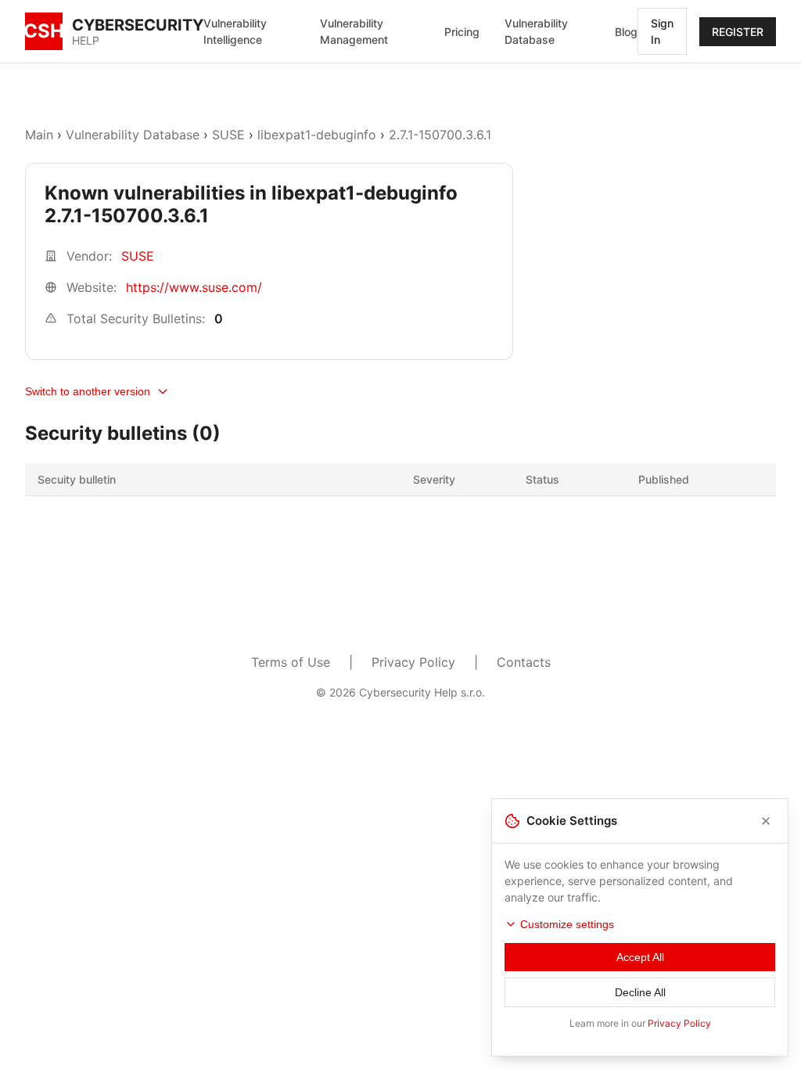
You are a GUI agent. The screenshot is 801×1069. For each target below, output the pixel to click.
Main (39, 134)
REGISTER (737, 31)
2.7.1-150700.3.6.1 (440, 134)
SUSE (228, 134)
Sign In (662, 31)
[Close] (765, 821)
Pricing (462, 31)
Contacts (524, 662)
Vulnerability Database (536, 31)
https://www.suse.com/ (194, 287)
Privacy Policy (413, 662)
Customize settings (567, 924)
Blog (626, 31)
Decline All (640, 992)
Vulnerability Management (354, 31)
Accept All (640, 957)
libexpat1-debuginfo (316, 134)
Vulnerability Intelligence (235, 31)
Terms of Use (290, 662)
